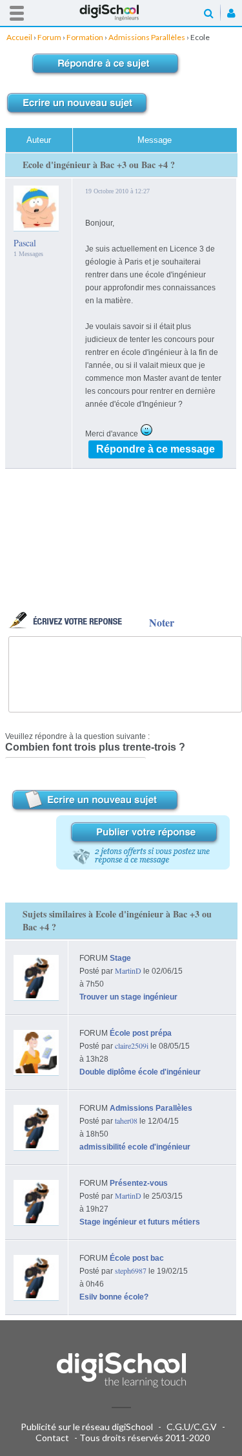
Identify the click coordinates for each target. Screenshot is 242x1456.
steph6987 (130, 1270)
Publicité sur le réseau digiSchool (87, 1426)
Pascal (25, 243)
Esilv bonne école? (113, 1296)
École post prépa (141, 1033)
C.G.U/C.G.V (191, 1426)
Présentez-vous (139, 1183)
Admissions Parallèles (151, 1108)
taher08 (126, 1120)
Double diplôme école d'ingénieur (140, 1071)
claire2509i (131, 1045)
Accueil (121, 13)
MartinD (128, 970)
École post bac (137, 1258)
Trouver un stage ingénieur (128, 996)
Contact (52, 1437)
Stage (120, 958)
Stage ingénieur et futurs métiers (139, 1221)
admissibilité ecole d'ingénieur (134, 1146)
